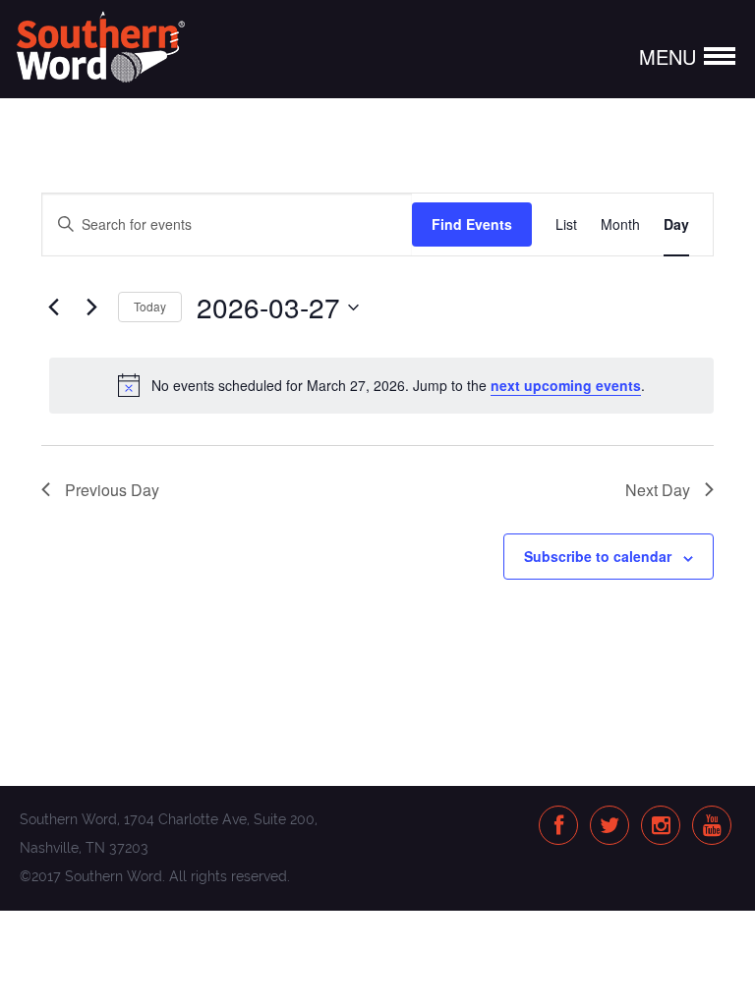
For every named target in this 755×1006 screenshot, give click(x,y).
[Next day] (91, 307)
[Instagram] (661, 826)
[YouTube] (712, 826)
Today (150, 306)
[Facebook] (558, 826)
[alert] (381, 385)
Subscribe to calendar (597, 556)
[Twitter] (609, 826)
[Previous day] (53, 307)
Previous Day (112, 489)
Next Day (657, 489)
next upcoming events (566, 385)
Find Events (472, 224)
